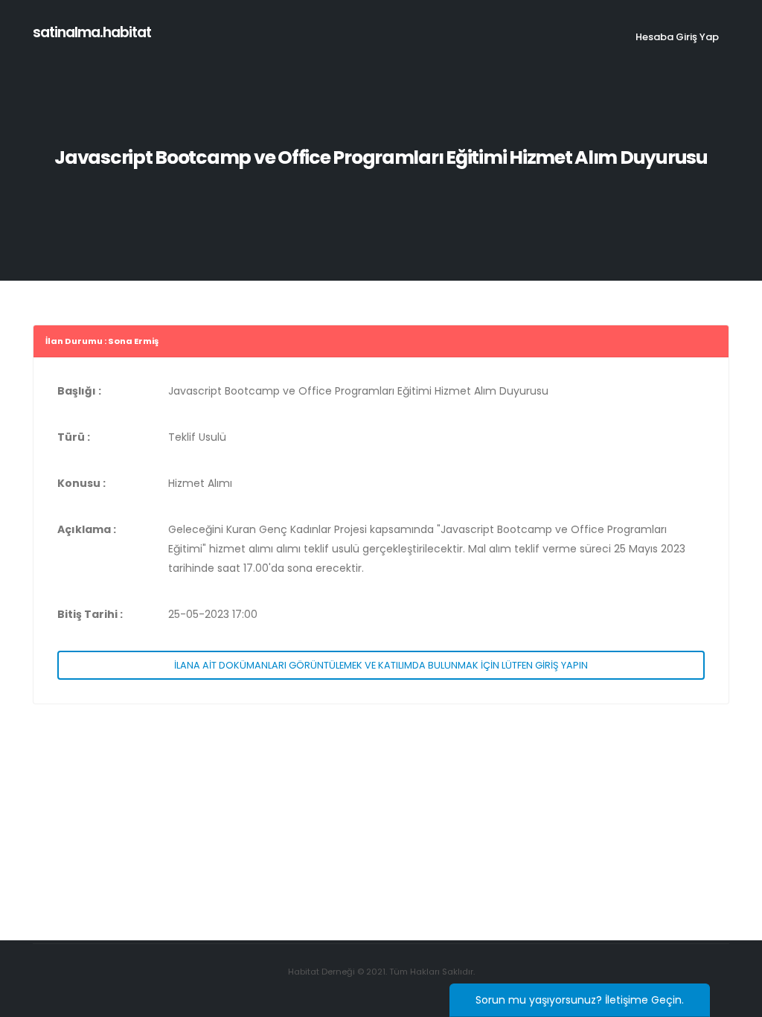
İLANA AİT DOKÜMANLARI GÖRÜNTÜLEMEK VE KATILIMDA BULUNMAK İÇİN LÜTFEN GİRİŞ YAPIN (381, 665)
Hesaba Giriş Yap (677, 37)
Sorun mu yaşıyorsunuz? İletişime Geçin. (580, 999)
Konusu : (81, 483)
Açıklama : (86, 529)
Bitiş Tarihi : (90, 614)
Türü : (73, 437)
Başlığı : (79, 390)
